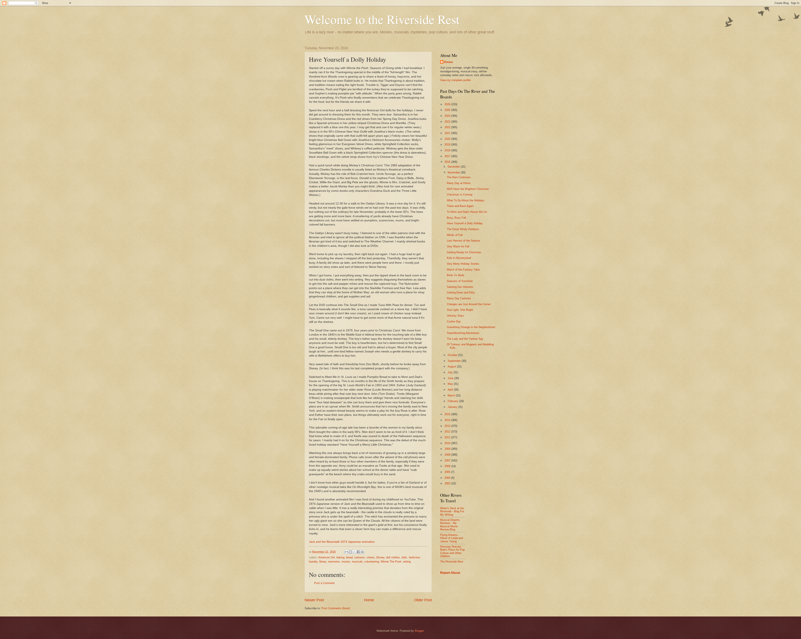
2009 (448, 448)
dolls (404, 557)
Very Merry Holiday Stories (463, 263)
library (322, 561)
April (451, 389)
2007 (448, 460)
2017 (448, 156)
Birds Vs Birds (455, 275)
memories (334, 561)
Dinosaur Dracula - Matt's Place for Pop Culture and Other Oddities (452, 551)
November (454, 172)
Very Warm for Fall (458, 246)
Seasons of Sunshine (460, 281)
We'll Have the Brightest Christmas (468, 188)
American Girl (326, 557)
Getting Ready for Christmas (464, 252)
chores (370, 557)
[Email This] (346, 552)
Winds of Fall (455, 235)
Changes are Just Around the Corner (469, 304)
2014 (448, 420)
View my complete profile (455, 80)
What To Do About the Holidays (466, 200)
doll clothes (393, 557)
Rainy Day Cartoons (459, 298)
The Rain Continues (459, 177)
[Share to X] (354, 552)
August (452, 366)
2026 (448, 104)
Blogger (419, 630)
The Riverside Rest (451, 561)
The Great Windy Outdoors (463, 229)
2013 (448, 425)
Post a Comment (324, 583)
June (451, 378)
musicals (357, 561)
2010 (448, 443)
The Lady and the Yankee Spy (465, 338)
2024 (448, 115)
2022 (448, 127)
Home (369, 600)
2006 (448, 466)
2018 (448, 150)
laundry (313, 561)
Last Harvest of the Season (463, 240)
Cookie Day (454, 321)
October (453, 355)
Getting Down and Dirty (461, 292)
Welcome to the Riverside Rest (382, 19)
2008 (448, 454)
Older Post (423, 600)
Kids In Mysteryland (459, 257)
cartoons (359, 557)
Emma (448, 62)
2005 (448, 472)
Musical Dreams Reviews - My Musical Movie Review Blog (450, 524)
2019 (448, 144)
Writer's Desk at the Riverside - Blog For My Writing (452, 511)
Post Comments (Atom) (335, 608)
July (450, 372)
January (453, 406)
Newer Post (314, 600)
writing (407, 561)
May (451, 383)
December (454, 166)
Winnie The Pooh (391, 561)
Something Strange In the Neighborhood (471, 327)
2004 (448, 477)
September (455, 360)
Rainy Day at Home (458, 183)
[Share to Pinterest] (362, 552)
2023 (448, 121)
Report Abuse (450, 572)
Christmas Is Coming (459, 194)
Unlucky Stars (455, 315)
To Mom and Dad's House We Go (467, 211)
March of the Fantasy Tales (463, 269)
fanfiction (414, 557)
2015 (448, 414)
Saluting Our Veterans (460, 286)
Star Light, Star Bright (460, 309)
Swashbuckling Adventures (463, 333)
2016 (448, 161)
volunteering (371, 561)
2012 (448, 431)
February (453, 401)
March (452, 395)
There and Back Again (460, 206)
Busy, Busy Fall (456, 217)
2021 (448, 133)
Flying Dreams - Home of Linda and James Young (451, 538)
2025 (448, 110)
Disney (380, 557)
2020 (448, 138)
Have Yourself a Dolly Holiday (465, 223)
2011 (448, 437)
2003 (448, 483)
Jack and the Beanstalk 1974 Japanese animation (342, 541)
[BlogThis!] (350, 552)
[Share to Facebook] (358, 552)
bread (349, 557)
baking (340, 557)
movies (345, 561)
